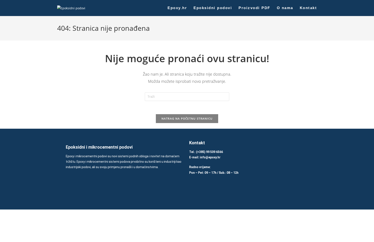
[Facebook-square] (194, 189)
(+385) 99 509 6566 (209, 152)
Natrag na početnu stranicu (187, 118)
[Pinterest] (220, 189)
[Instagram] (207, 189)
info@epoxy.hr (210, 157)
